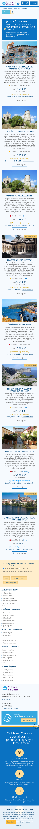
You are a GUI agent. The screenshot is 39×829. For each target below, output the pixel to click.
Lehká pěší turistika (8, 603)
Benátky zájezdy (7, 670)
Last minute (6, 638)
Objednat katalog (28, 720)
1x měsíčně (24, 568)
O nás (4, 663)
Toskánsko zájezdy (8, 620)
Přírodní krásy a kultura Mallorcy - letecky (19, 390)
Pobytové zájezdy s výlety (20, 94)
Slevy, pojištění (7, 658)
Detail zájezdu (21, 100)
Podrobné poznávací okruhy (20, 481)
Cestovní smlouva (8, 652)
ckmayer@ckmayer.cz (12, 708)
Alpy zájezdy (6, 613)
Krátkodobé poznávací (9, 601)
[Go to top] (36, 726)
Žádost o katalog (8, 650)
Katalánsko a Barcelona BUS (20, 131)
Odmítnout (19, 825)
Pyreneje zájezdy (8, 672)
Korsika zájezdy (7, 677)
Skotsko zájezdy (7, 675)
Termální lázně (7, 595)
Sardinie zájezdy (7, 680)
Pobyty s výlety (7, 593)
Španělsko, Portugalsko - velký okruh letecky (19, 519)
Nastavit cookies (25, 822)
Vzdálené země (7, 606)
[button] (8, 3)
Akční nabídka (6, 635)
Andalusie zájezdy (8, 623)
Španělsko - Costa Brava (19, 324)
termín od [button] (19, 97)
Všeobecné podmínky (9, 655)
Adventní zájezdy (10, 583)
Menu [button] (34, 3)
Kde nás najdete (7, 660)
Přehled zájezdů (7, 633)
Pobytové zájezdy (19, 578)
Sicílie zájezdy (6, 618)
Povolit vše (10, 822)
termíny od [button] (19, 161)
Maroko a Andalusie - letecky (19, 451)
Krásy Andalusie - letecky (19, 260)
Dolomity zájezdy (8, 615)
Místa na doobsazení (9, 643)
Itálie (6, 578)
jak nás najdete (6, 699)
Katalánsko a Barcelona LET (19, 196)
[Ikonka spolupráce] (19, 774)
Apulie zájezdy (7, 626)
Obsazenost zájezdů (9, 640)
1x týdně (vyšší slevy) (11, 568)
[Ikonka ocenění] (19, 753)
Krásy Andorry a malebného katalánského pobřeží (19, 68)
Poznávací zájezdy (8, 598)
